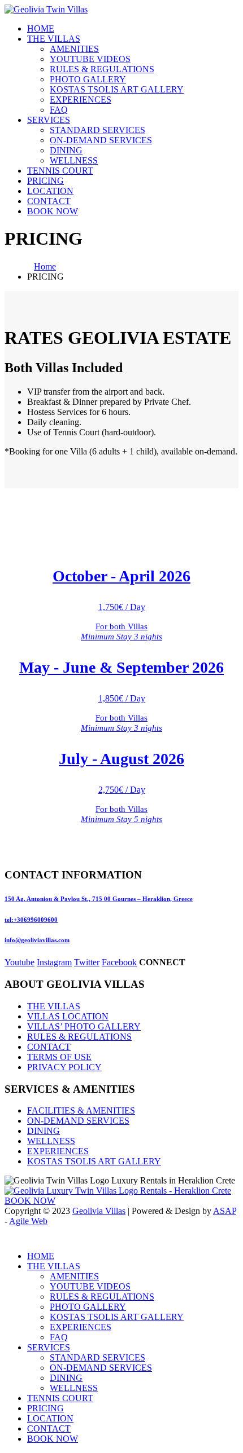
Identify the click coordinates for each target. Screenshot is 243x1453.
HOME (40, 28)
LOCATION (50, 191)
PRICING (45, 181)
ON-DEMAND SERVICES (101, 140)
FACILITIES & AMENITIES (81, 1110)
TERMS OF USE (59, 1057)
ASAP (224, 1211)
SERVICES (48, 120)
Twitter (86, 962)
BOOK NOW (52, 211)
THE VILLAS (53, 38)
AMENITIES (74, 49)
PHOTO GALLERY (88, 79)
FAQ (59, 109)
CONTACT (49, 201)
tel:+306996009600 (31, 919)
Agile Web (28, 1221)
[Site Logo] (46, 9)
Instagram (54, 962)
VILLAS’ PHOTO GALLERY (84, 1026)
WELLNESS (74, 160)
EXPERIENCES (80, 99)
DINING (66, 150)
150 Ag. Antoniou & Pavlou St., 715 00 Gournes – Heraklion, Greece (99, 898)
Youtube (19, 962)
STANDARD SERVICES (97, 130)
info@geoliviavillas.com (37, 940)
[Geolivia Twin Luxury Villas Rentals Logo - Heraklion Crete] (118, 1190)
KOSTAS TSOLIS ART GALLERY (117, 89)
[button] (11, 1237)
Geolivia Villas (98, 1211)
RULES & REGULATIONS (102, 69)
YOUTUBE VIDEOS (90, 59)
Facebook (119, 962)
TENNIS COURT (60, 170)
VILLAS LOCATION (68, 1016)
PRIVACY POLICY (64, 1067)
